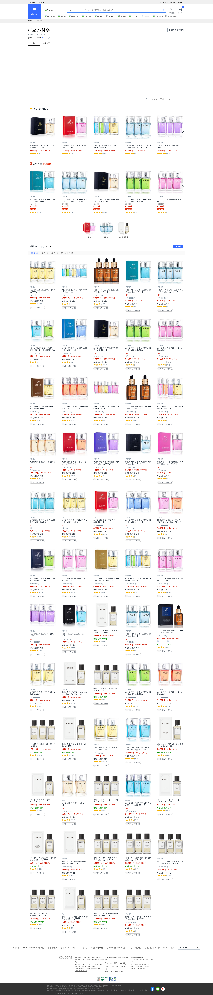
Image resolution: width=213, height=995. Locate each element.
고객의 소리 (74, 947)
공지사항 (64, 947)
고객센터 (172, 2)
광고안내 (171, 947)
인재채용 (41, 947)
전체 (69, 10)
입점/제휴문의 (52, 947)
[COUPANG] (65, 958)
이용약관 (85, 947)
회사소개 (16, 947)
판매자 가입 (180, 2)
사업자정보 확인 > (81, 971)
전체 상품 (46, 43)
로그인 (159, 2)
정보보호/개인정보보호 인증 (116, 947)
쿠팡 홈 (30, 21)
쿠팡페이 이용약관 (135, 947)
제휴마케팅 (161, 947)
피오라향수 (38, 21)
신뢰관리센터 (149, 947)
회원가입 (165, 2)
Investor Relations (28, 947)
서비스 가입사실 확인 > (138, 968)
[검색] (163, 10)
